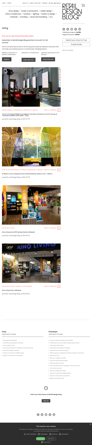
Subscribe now (28, 60)
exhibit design (46, 11)
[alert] (46, 434)
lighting (36, 14)
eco (51, 17)
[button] (25, 434)
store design (14, 11)
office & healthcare (13, 14)
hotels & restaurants (29, 11)
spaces (35, 110)
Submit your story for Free (76, 40)
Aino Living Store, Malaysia (11, 290)
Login (3, 3)
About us (25, 3)
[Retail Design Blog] (73, 12)
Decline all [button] (51, 438)
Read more (55, 431)
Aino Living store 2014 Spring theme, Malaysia (18, 232)
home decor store (8, 228)
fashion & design (48, 14)
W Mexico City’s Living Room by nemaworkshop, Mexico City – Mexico (27, 174)
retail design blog (14, 119)
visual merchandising (38, 17)
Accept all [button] (41, 438)
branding (23, 17)
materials (14, 17)
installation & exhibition (22, 110)
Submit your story (35, 3)
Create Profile (76, 44)
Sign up (46, 401)
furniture (26, 14)
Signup (9, 3)
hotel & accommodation (10, 169)
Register (7, 59)
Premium (44, 3)
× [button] (90, 424)
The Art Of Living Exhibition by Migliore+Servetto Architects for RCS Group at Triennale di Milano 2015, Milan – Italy (29, 115)
